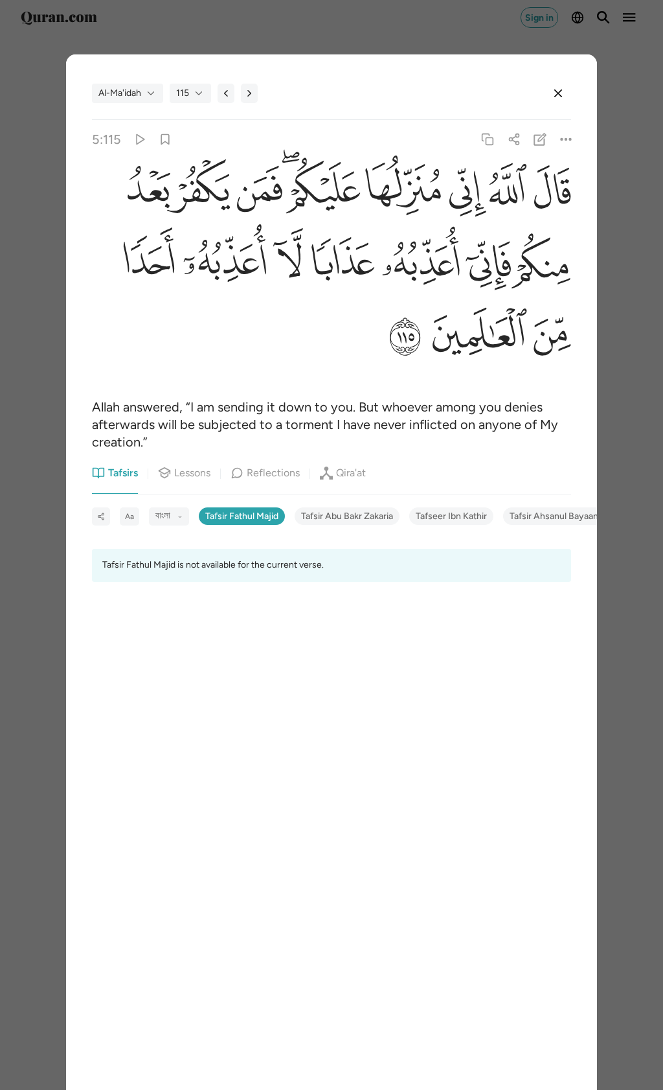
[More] (565, 139)
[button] (549, 192)
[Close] (558, 93)
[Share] (513, 139)
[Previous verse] (226, 93)
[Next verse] (249, 93)
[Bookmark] (165, 139)
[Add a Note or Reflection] (539, 139)
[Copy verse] (488, 139)
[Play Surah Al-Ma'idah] (139, 139)
